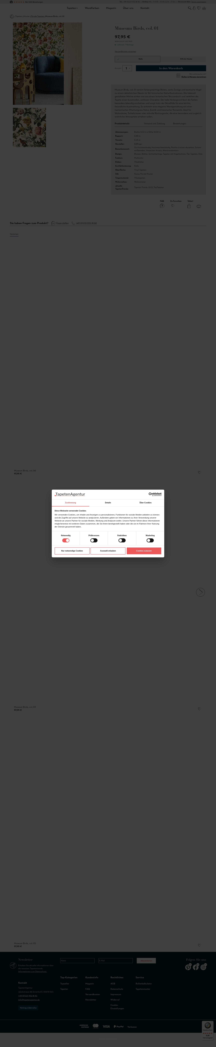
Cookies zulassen (144, 551)
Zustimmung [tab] (70, 503)
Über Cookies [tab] (146, 503)
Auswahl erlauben (108, 551)
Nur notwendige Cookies (72, 551)
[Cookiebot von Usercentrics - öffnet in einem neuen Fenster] (151, 494)
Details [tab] (108, 503)
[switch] (94, 540)
